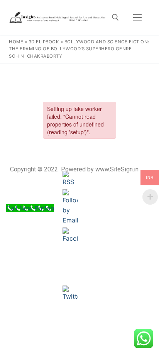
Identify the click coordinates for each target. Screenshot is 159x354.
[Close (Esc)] (133, 71)
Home (16, 41)
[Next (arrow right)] (145, 138)
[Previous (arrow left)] (13, 138)
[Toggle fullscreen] (99, 71)
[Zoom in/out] (82, 71)
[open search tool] (115, 17)
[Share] (116, 71)
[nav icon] (137, 17)
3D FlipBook (44, 41)
